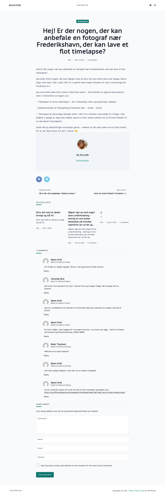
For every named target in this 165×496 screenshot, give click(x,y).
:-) (101, 212)
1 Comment (92, 243)
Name (40, 439)
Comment (42, 418)
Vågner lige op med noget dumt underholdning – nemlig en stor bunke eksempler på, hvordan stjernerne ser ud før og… (81, 218)
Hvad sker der (82, 5)
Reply (46, 271)
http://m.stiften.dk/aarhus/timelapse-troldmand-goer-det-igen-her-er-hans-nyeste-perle (84, 392)
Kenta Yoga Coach (136, 490)
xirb (69, 60)
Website (41, 457)
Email (40, 448)
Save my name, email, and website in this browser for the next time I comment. (77, 465)
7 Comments (92, 60)
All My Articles (82, 160)
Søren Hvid (56, 259)
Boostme (15, 5)
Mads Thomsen (58, 344)
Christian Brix (82, 21)
